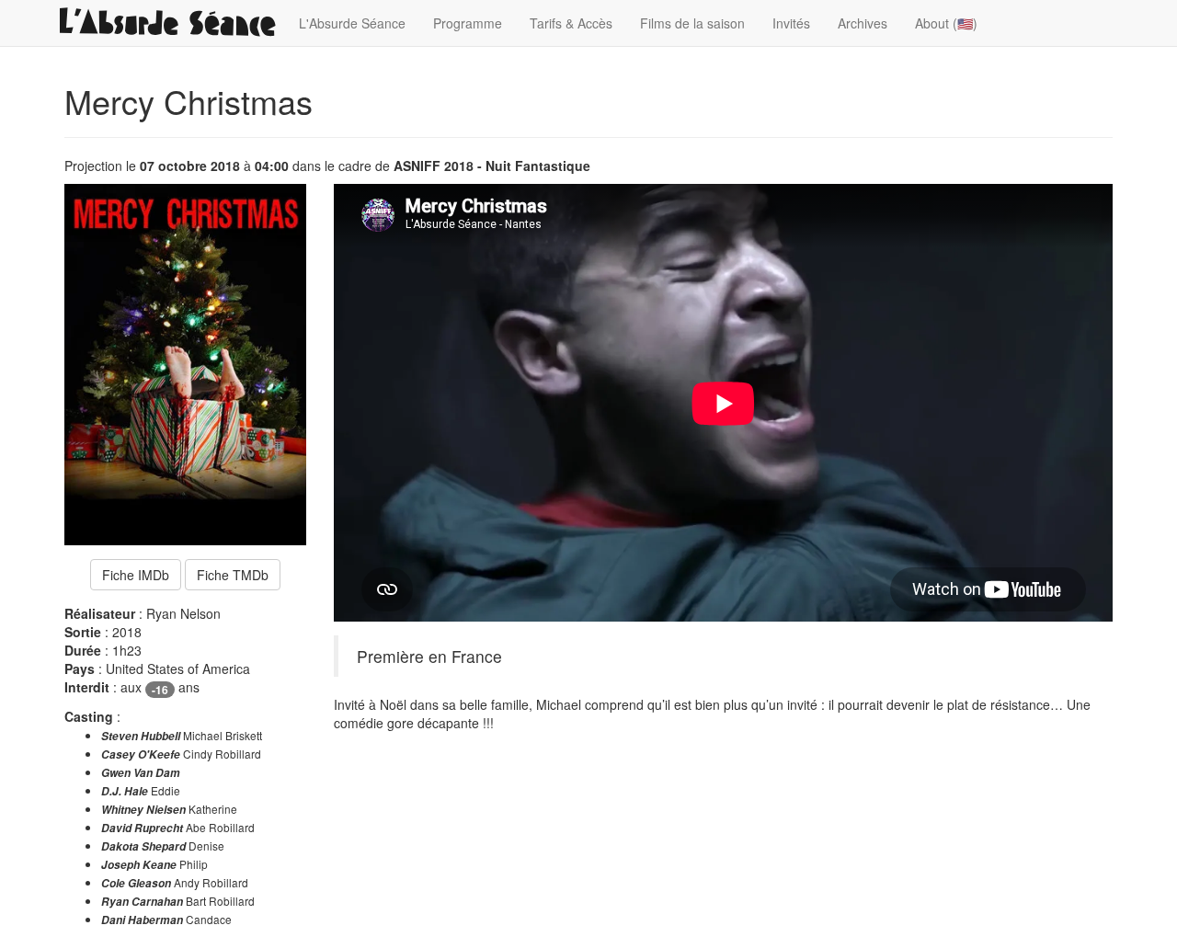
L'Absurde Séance (352, 23)
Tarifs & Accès (571, 23)
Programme (467, 23)
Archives (862, 23)
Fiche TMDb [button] (233, 575)
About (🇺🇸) (946, 23)
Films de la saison (692, 23)
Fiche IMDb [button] (135, 575)
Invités (791, 23)
